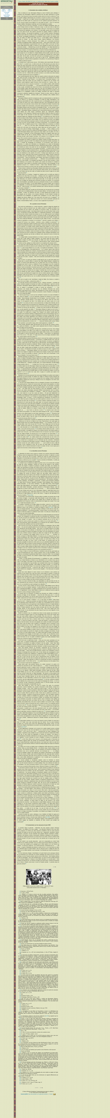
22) (20, 971)
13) (20, 939)
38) (20, 1018)
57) (20, 1074)
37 (35, 417)
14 (56, 166)
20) (20, 962)
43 (56, 485)
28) (20, 995)
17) (20, 950)
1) (19, 891)
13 (51, 137)
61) (20, 1082)
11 (41, 116)
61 (23, 821)
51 (41, 638)
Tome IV (10, 11)
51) (20, 1051)
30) (20, 998)
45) (20, 1039)
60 (55, 807)
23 (40, 280)
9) (19, 918)
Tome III (4, 11)
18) (20, 952)
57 (26, 726)
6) (19, 910)
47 (52, 549)
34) (20, 1008)
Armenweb (6, 16)
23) (20, 973)
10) (20, 919)
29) (20, 997)
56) (20, 1072)
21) (20, 970)
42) (20, 1033)
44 (27, 494)
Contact (51, 1094)
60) (20, 1080)
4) (19, 901)
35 (44, 409)
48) (20, 1046)
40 (28, 436)
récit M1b (51, 507)
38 (35, 428)
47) (20, 1042)
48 (46, 583)
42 (36, 459)
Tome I (3, 9)
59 (56, 765)
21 (20, 247)
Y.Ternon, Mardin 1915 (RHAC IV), (25, 1)
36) (20, 1011)
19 (41, 219)
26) (20, 992)
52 (39, 662)
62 (25, 863)
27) (20, 994)
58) (20, 1077)
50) (20, 1049)
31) (20, 1003)
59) (20, 1079)
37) (20, 1016)
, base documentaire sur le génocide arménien (34, 1094)
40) (20, 1030)
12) (20, 925)
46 (57, 520)
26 (22, 302)
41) (20, 1032)
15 (26, 172)
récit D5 (47, 1016)
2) (19, 892)
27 (34, 308)
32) (20, 1005)
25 (28, 296)
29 (36, 336)
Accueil (6, 13)
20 (56, 221)
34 (35, 400)
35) (20, 1009)
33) (20, 1006)
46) (20, 1041)
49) (20, 1048)
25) (20, 989)
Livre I (34, 1)
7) (19, 911)
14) (20, 943)
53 (43, 679)
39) (20, 1028)
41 (41, 447)
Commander (6, 12)
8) (19, 913)
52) (20, 1052)
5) (19, 904)
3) (19, 894)
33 (28, 373)
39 (56, 433)
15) (20, 945)
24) (20, 974)
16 (28, 187)
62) (20, 1083)
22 (20, 277)
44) (20, 1038)
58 (20, 738)
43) (20, 1035)
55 (44, 711)
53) (20, 1062)
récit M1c (24, 726)
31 (38, 354)
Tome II (10, 9)
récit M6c (48, 817)
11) (20, 923)
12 (56, 126)
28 (53, 322)
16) (20, 948)
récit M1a (31, 495)
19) (20, 954)
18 (53, 200)
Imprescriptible (7, 15)
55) (20, 1070)
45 (35, 502)
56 (20, 718)
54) (20, 1069)
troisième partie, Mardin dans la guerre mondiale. (47, 1)
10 (58, 105)
